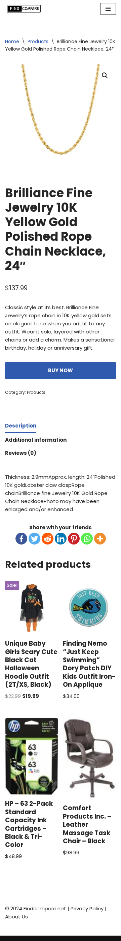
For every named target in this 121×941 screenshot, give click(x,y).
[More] (100, 539)
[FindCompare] (25, 9)
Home (12, 41)
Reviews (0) (20, 453)
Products (38, 41)
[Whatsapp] (87, 539)
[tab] (20, 426)
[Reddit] (47, 539)
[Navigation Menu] (108, 8)
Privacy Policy (87, 908)
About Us (16, 916)
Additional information (36, 439)
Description (20, 425)
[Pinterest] (74, 539)
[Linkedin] (61, 539)
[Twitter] (34, 539)
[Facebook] (21, 539)
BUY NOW (60, 370)
